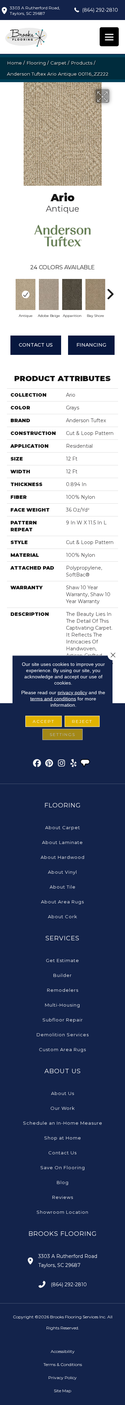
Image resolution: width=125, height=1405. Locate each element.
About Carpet (62, 827)
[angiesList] (86, 763)
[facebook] (37, 764)
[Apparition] (72, 294)
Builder (62, 975)
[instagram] (62, 764)
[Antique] (25, 294)
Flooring (36, 63)
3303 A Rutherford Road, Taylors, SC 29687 (35, 10)
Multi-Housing (62, 1005)
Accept (44, 721)
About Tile (63, 887)
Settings (62, 734)
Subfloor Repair (62, 1020)
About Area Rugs (62, 901)
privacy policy (72, 692)
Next (110, 290)
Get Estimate (62, 960)
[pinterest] (49, 764)
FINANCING (91, 345)
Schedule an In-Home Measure (62, 1123)
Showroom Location (62, 1212)
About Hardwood (63, 857)
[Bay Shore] (95, 294)
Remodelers (62, 990)
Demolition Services (62, 1034)
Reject (82, 721)
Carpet (58, 63)
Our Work (62, 1108)
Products (81, 63)
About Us (62, 1093)
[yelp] (74, 764)
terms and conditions (53, 698)
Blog (63, 1182)
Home (14, 63)
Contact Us (36, 345)
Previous (10, 290)
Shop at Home (62, 1138)
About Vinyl (62, 872)
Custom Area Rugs (62, 1049)
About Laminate (62, 842)
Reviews (62, 1197)
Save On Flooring (62, 1167)
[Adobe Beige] (48, 294)
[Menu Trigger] (109, 36)
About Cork (62, 916)
